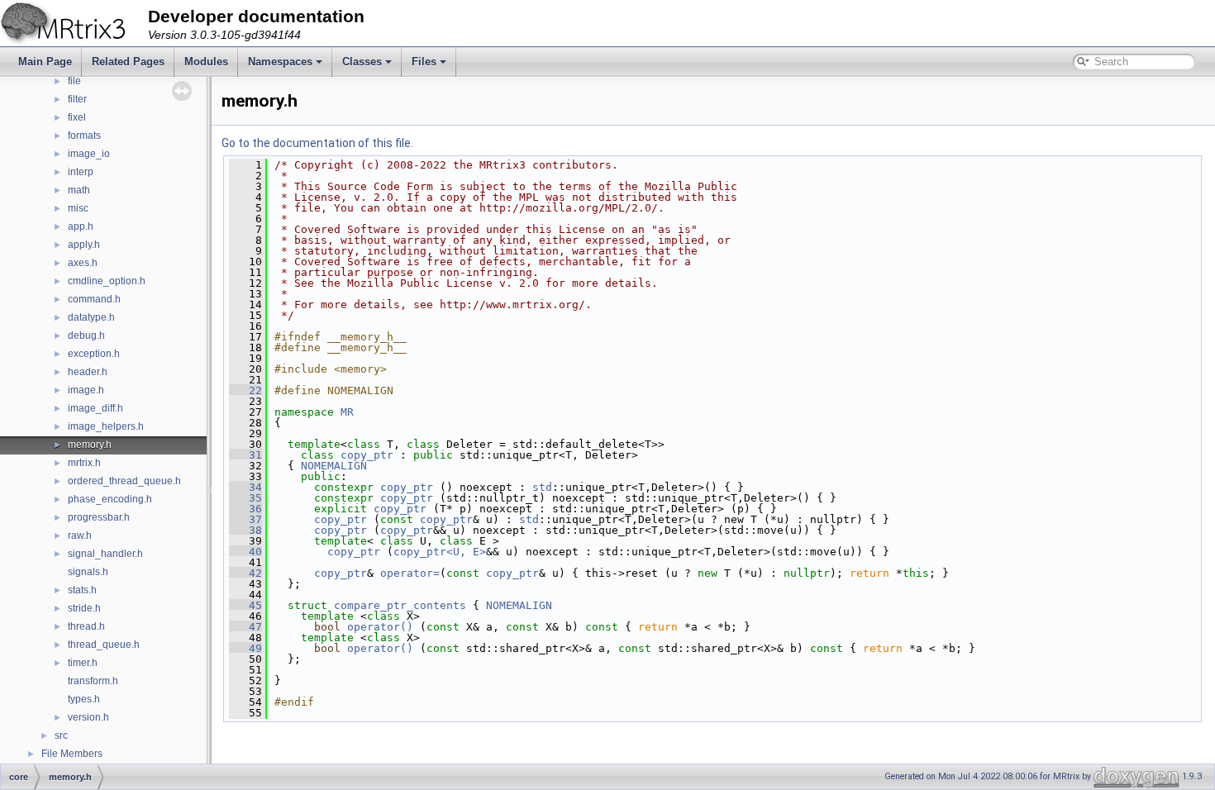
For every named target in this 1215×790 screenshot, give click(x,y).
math (79, 190)
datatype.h (91, 317)
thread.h (86, 626)
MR (347, 412)
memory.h (90, 444)
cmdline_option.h (106, 281)
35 (245, 498)
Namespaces (280, 61)
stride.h (84, 608)
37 (245, 519)
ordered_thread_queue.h (124, 481)
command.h (94, 299)
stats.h (82, 590)
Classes (362, 61)
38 (245, 530)
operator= (410, 573)
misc (78, 208)
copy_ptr (367, 455)
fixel (77, 117)
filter (77, 99)
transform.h (93, 681)
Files (424, 61)
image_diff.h (95, 408)
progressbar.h (99, 517)
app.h (80, 226)
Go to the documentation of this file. (317, 143)
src (61, 735)
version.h (88, 717)
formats (84, 135)
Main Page (45, 61)
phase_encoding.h (110, 499)
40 (245, 551)
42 (245, 573)
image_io (89, 153)
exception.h (94, 353)
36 (245, 508)
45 (245, 605)
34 (245, 487)
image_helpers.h (106, 426)
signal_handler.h (105, 553)
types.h (84, 699)
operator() (383, 627)
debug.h (86, 335)
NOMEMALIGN (334, 465)
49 (245, 648)
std (542, 487)
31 (245, 455)
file (74, 81)
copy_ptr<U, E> (439, 551)
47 (245, 627)
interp (80, 172)
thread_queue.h (104, 644)
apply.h (84, 244)
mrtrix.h (84, 463)
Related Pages (128, 61)
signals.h (88, 572)
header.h (87, 372)
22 (245, 390)
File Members (71, 753)
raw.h (80, 535)
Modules (206, 61)
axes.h (83, 263)
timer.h (83, 663)
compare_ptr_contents (400, 605)
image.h (86, 390)
